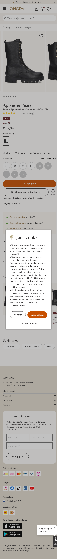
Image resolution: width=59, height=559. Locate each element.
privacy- (37, 284)
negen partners (28, 245)
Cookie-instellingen (28, 323)
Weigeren (17, 315)
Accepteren (37, 314)
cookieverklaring (17, 287)
